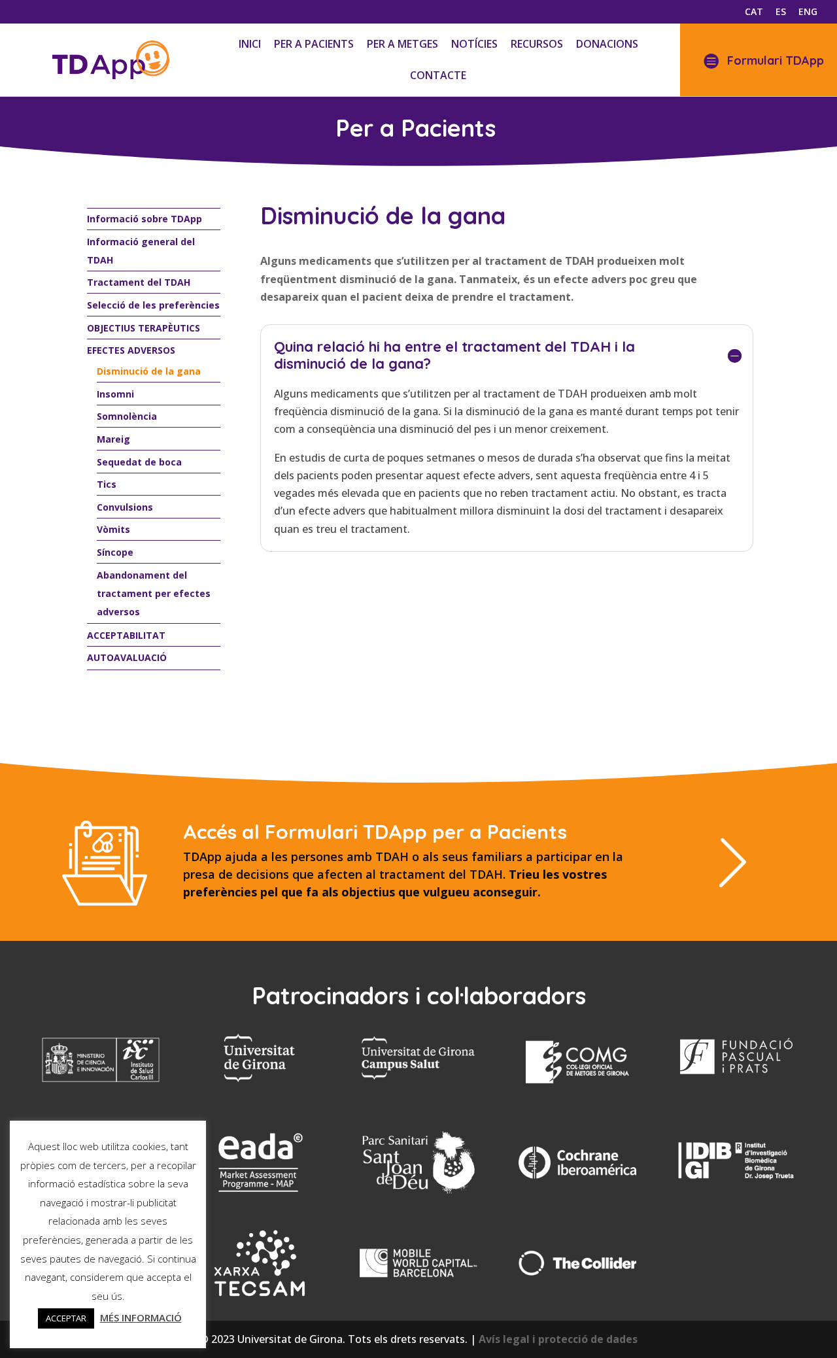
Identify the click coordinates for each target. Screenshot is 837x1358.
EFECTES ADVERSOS (131, 350)
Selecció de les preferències (153, 305)
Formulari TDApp (775, 60)
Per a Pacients (314, 44)
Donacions (607, 44)
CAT (754, 12)
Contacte (438, 75)
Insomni (115, 394)
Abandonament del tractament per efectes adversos (154, 593)
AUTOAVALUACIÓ (127, 657)
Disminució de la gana (149, 371)
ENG (807, 12)
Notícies (474, 44)
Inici (250, 44)
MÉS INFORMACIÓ (141, 1317)
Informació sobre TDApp (144, 218)
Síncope (115, 552)
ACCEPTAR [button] (66, 1318)
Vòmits (113, 529)
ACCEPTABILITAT (126, 635)
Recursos (537, 44)
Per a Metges (402, 44)
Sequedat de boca (139, 462)
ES (781, 12)
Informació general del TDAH (141, 250)
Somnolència (127, 416)
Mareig (113, 439)
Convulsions (125, 507)
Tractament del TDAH (138, 282)
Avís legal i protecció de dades (558, 1339)
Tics (106, 484)
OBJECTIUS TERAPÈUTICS (143, 328)
